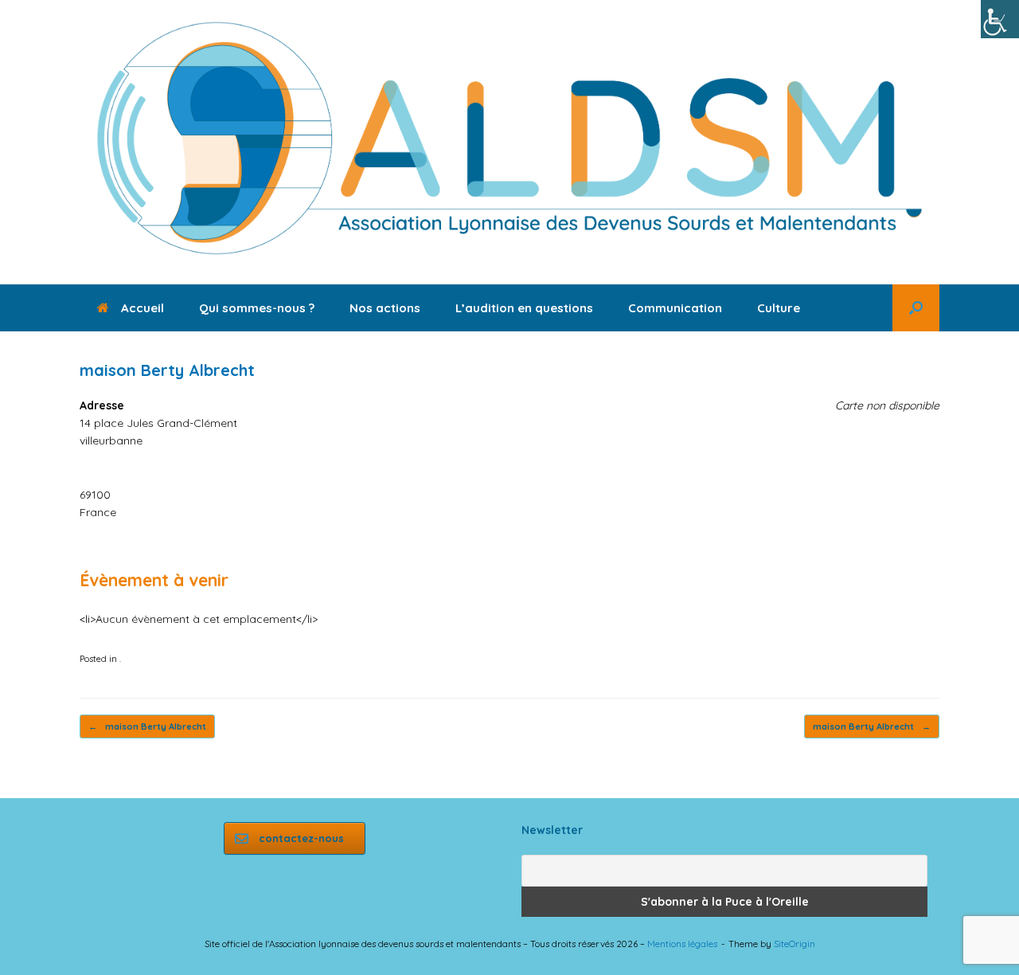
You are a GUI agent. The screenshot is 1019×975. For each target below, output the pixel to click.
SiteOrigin (794, 944)
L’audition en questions (524, 307)
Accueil (142, 307)
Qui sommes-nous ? (256, 307)
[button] (915, 307)
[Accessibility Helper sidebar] (1000, 19)
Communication (675, 307)
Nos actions (384, 307)
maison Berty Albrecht (147, 726)
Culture (778, 307)
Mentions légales (682, 944)
